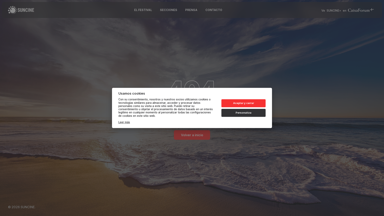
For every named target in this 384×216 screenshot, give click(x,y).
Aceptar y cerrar (243, 103)
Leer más (124, 122)
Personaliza (243, 112)
